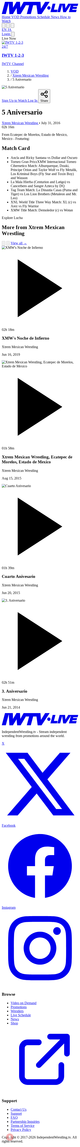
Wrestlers (17, 1011)
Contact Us (18, 1109)
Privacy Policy (21, 1130)
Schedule (44, 17)
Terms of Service (22, 1125)
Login (6, 34)
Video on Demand (23, 1003)
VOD (15, 17)
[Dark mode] (12, 25)
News (55, 17)
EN (5, 30)
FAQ (14, 1117)
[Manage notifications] (9, 1137)
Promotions (28, 17)
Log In (33, 100)
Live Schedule (21, 1015)
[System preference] (8, 25)
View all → (19, 243)
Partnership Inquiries (25, 1121)
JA (10, 30)
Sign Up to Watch (15, 100)
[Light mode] (3, 25)
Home (6, 17)
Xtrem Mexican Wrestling (30, 75)
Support (16, 1113)
